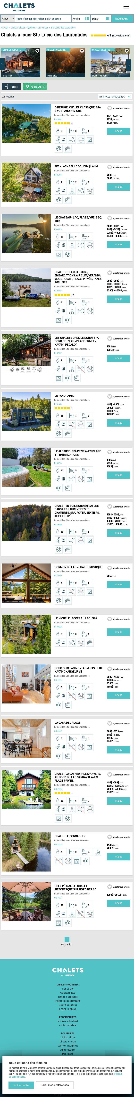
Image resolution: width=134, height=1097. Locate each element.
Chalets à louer (68, 1037)
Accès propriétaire (67, 1025)
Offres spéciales (67, 1049)
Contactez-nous (67, 992)
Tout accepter (21, 1085)
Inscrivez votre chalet (68, 1021)
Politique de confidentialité (67, 1000)
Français (72, 1008)
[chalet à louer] (19, 10)
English (62, 1008)
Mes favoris (67, 1053)
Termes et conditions (68, 996)
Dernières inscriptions (68, 1045)
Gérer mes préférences (55, 1085)
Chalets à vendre (68, 1041)
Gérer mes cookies (68, 1004)
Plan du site (67, 988)
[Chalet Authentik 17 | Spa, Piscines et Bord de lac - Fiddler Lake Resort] (20, 66)
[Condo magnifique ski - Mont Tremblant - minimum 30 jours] (110, 66)
